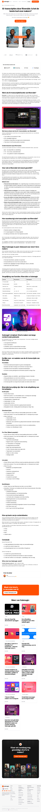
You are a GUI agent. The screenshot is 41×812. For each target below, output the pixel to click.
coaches (27, 190)
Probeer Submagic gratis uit (8, 563)
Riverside (4, 95)
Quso (38, 795)
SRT (5, 149)
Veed (38, 796)
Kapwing (38, 801)
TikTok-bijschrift (29, 796)
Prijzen (20, 1)
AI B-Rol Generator (21, 799)
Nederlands (6, 788)
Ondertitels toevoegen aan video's (20, 790)
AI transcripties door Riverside (9, 5)
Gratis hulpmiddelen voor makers (30, 790)
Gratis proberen (35, 1)
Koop (11, 795)
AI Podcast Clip (20, 795)
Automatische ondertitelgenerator (21, 787)
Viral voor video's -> (20, 21)
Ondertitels (38, 790)
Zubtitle (38, 793)
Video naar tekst (20, 794)
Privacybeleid (13, 808)
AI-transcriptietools (24, 74)
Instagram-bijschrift (30, 799)
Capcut (38, 798)
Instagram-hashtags (30, 803)
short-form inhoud (13, 80)
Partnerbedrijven (24, 1)
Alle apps (38, 787)
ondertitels (13, 263)
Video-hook (29, 793)
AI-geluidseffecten (21, 802)
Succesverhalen (12, 793)
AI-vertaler (20, 804)
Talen (11, 798)
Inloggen (28, 1)
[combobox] (6, 789)
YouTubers (32, 190)
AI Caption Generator (19, 797)
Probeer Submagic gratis (10, 592)
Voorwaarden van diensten (6, 808)
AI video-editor (20, 792)
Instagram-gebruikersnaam (29, 801)
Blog (2, 5)
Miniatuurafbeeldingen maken (30, 787)
